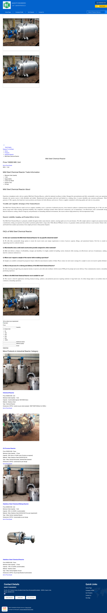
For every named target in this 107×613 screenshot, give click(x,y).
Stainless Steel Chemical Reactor (13, 559)
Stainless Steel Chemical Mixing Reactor (16, 504)
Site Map (88, 598)
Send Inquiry (8, 147)
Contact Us (41, 12)
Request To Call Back (8, 149)
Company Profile (19, 12)
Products (7, 152)
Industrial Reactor (9, 154)
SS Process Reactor (9, 448)
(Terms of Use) (28, 607)
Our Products (31, 12)
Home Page (8, 12)
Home (6, 151)
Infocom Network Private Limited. (26, 609)
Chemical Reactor (8, 393)
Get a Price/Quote (7, 165)
